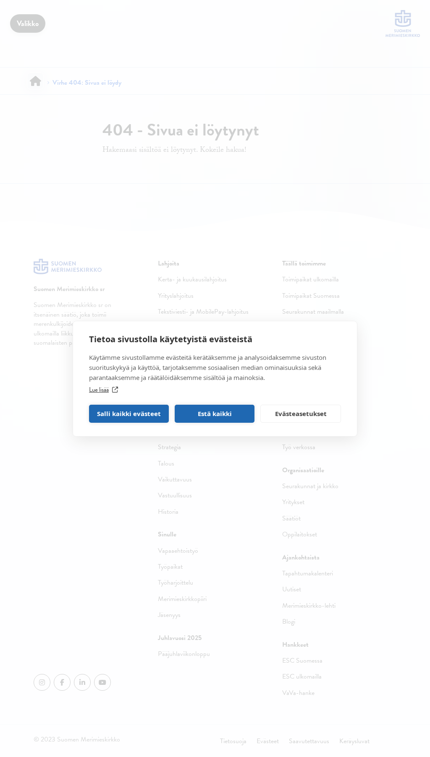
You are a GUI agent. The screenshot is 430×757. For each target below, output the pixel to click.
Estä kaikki (215, 413)
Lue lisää (99, 389)
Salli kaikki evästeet (129, 413)
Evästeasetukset (301, 413)
